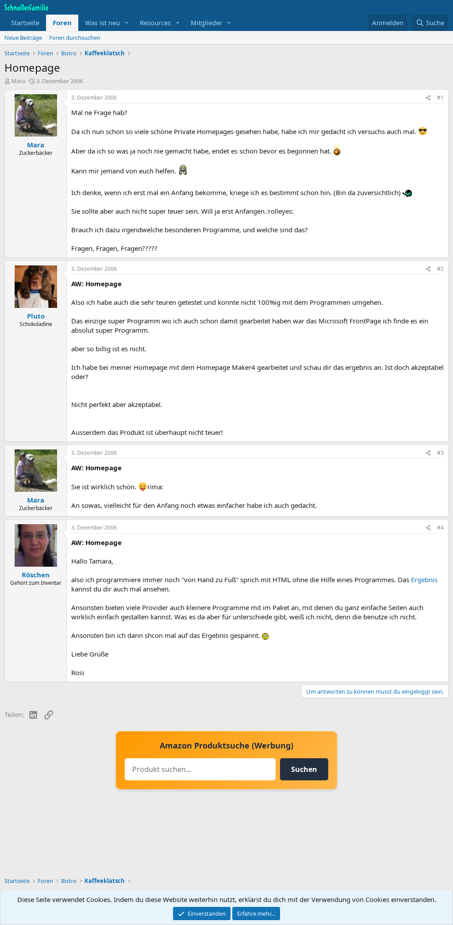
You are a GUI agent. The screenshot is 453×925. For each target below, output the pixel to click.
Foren (62, 22)
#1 (440, 97)
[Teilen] (428, 98)
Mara (18, 81)
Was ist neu (102, 22)
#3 (440, 453)
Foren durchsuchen (74, 38)
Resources (155, 22)
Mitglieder (206, 22)
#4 (440, 527)
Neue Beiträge (23, 38)
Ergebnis (424, 579)
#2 (440, 269)
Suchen (304, 769)
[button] (127, 23)
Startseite (25, 22)
